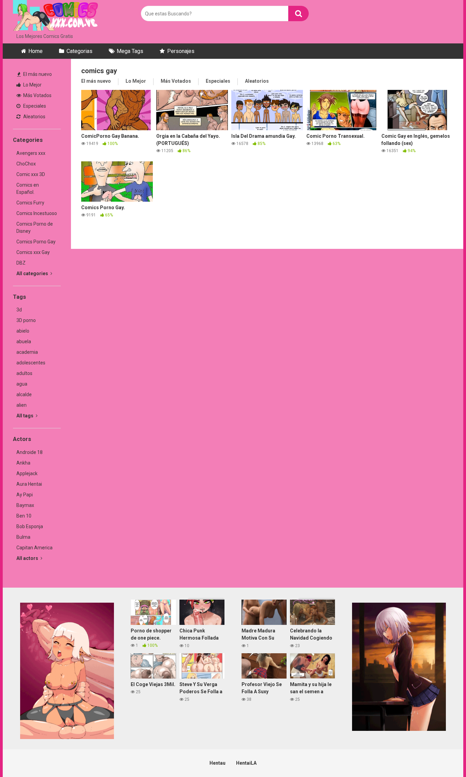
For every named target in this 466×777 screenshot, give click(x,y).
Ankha (23, 463)
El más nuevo (37, 74)
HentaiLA (246, 763)
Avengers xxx (30, 153)
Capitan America (34, 547)
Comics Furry (30, 202)
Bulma (23, 537)
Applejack (27, 473)
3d (19, 309)
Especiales (34, 106)
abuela (23, 341)
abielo (22, 331)
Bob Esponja (29, 526)
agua (21, 384)
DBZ (21, 263)
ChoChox (26, 163)
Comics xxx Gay (33, 252)
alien (21, 405)
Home (35, 51)
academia (27, 352)
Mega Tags (130, 51)
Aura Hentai (29, 484)
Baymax (25, 505)
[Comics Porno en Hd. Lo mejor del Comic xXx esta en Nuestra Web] (55, 16)
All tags (25, 415)
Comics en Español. (27, 188)
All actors (27, 558)
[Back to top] (443, 756)
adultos (24, 373)
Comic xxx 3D (30, 174)
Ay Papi (24, 494)
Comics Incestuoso (36, 213)
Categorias (79, 51)
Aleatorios (33, 116)
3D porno (26, 320)
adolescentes (30, 362)
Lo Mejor (32, 85)
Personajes (180, 51)
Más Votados (37, 95)
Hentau (217, 763)
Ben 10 (23, 516)
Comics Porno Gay (36, 241)
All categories (32, 273)
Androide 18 (29, 452)
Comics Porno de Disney (34, 227)
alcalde (24, 394)
